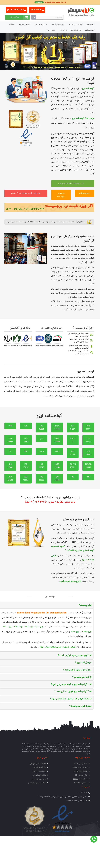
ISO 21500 (10, 478)
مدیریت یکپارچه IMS (80, 767)
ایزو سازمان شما (58, 24)
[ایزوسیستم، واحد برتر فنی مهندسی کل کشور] (49, 222)
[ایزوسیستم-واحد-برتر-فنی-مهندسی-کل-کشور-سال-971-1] (25, 248)
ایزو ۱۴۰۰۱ (29, 627)
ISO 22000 (88, 440)
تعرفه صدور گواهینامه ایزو (37, 782)
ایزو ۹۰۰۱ (39, 627)
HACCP (72, 440)
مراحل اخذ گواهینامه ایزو (83, 118)
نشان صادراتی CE (81, 775)
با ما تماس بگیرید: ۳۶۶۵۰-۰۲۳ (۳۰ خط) (25, 193)
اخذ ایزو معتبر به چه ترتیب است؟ (74, 655)
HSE (10, 426)
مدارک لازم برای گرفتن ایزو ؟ (77, 670)
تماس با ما (51, 30)
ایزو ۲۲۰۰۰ (7, 627)
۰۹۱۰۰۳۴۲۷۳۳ (35, 10)
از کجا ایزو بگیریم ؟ (81, 677)
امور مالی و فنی (25, 24)
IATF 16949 (57, 466)
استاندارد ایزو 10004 (80, 771)
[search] (33, 17)
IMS (25, 426)
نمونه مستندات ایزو (39, 771)
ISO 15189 (72, 453)
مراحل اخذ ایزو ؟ (83, 663)
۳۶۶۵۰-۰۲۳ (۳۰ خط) (36, 502)
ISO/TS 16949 (88, 466)
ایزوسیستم (90, 24)
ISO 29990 (41, 478)
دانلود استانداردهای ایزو (38, 763)
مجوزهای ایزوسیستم (61, 195)
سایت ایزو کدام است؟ (80, 706)
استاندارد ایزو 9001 (81, 763)
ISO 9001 (88, 427)
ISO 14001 (72, 427)
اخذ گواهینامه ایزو (41, 24)
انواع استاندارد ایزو (77, 24)
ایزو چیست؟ (85, 605)
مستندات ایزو (89, 30)
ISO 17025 (25, 466)
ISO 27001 (10, 466)
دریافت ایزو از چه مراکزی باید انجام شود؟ (70, 699)
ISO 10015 (41, 466)
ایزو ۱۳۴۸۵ (86, 631)
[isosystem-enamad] (62, 819)
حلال (41, 438)
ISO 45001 (41, 427)
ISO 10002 (25, 440)
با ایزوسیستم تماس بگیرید (70, 581)
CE (10, 451)
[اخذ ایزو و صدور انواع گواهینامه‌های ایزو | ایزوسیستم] (25, 89)
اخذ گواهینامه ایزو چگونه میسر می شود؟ (71, 684)
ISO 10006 (25, 478)
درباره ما (64, 30)
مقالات (12, 24)
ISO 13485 (88, 453)
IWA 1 (57, 451)
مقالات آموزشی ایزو (39, 775)
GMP (26, 451)
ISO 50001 (57, 478)
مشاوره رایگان (84, 193)
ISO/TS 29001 (73, 466)
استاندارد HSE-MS (81, 782)
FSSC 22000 (57, 440)
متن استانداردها (76, 30)
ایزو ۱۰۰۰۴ (75, 631)
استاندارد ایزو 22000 (80, 779)
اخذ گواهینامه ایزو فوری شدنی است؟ (72, 692)
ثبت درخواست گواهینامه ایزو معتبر (71, 183)
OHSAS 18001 (57, 427)
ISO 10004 (10, 440)
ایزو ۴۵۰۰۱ (18, 627)
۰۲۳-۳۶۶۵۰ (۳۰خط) (15, 10)
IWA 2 (41, 451)
